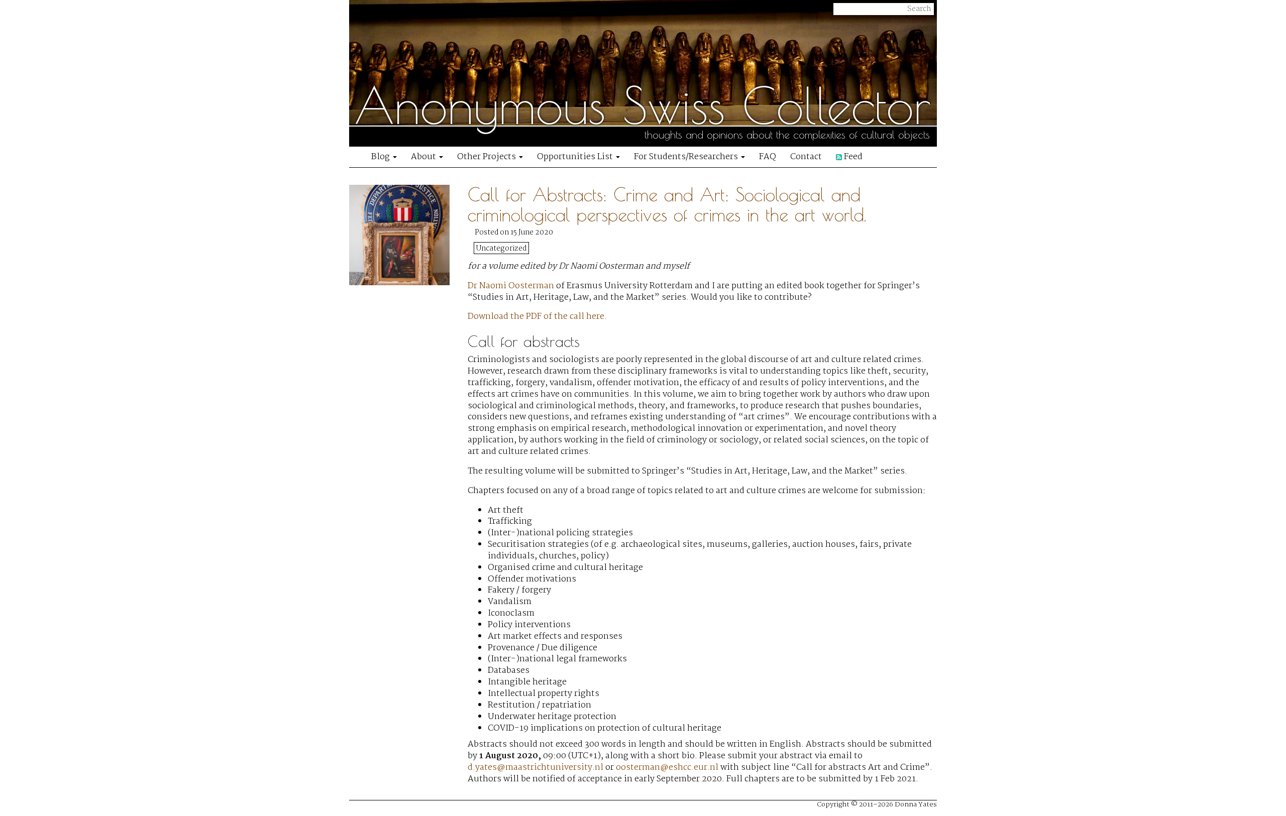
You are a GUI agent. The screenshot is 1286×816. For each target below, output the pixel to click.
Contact (806, 157)
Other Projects (487, 157)
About (424, 157)
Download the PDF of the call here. (537, 316)
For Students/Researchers (687, 157)
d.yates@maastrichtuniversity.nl (535, 767)
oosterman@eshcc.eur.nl (667, 767)
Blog (381, 157)
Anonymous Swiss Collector (642, 105)
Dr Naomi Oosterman (511, 286)
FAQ (767, 157)
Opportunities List (576, 157)
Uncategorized (501, 248)
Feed (852, 157)
